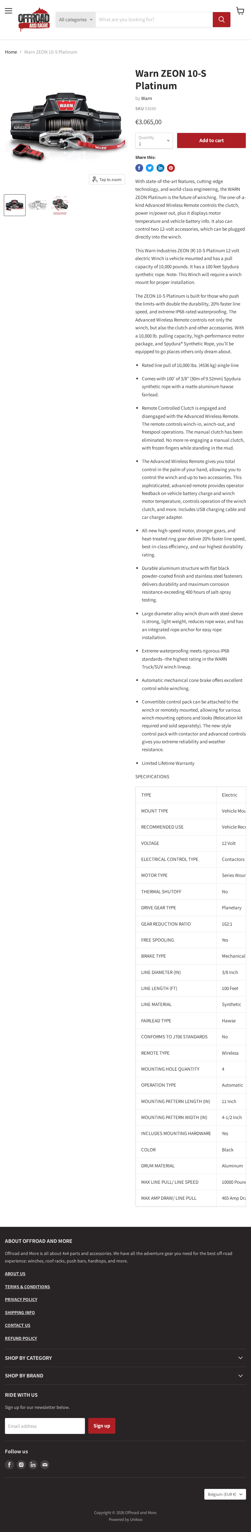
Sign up (101, 1425)
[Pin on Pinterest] (171, 168)
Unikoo (136, 1519)
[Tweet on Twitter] (150, 168)
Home (11, 52)
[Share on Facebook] (139, 168)
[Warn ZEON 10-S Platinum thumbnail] (14, 205)
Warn (146, 98)
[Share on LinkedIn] (160, 168)
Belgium (222, 1494)
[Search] (221, 19)
